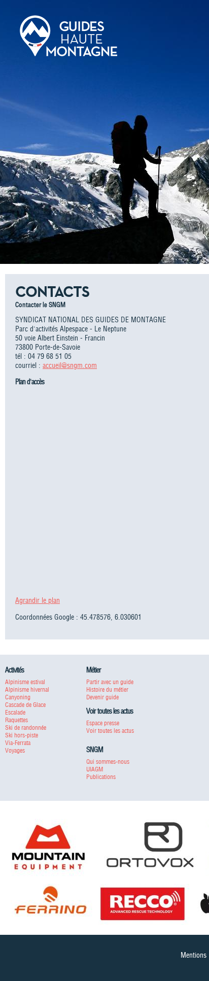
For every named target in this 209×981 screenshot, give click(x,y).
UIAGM (94, 769)
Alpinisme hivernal (27, 689)
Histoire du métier (107, 689)
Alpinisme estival (25, 682)
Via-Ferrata (17, 743)
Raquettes (16, 720)
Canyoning (17, 697)
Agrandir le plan (37, 600)
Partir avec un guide (109, 682)
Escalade (15, 712)
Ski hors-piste (21, 735)
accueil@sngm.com (70, 365)
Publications (101, 777)
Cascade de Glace (25, 704)
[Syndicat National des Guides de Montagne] (68, 35)
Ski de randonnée (25, 727)
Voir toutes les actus (110, 730)
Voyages (15, 750)
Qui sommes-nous (107, 761)
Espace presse (102, 723)
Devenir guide (102, 697)
